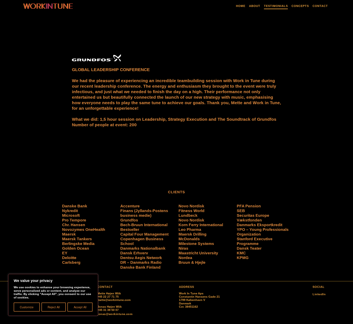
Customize (27, 307)
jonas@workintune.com (114, 314)
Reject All (54, 307)
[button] (65, 98)
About (254, 6)
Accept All (80, 307)
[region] (53, 295)
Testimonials (276, 6)
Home (240, 6)
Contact (320, 6)
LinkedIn (319, 294)
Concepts (300, 6)
